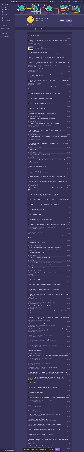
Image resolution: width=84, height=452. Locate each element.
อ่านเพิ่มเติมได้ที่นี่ (51, 449)
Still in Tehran (30, 395)
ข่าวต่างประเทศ (60, 156)
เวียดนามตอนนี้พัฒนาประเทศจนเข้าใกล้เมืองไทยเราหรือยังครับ (42, 324)
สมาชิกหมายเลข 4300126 (32, 212)
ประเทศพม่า (35, 65)
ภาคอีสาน (29, 120)
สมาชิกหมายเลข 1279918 (32, 66)
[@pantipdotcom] (11, 451)
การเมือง (32, 430)
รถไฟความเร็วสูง (45, 340)
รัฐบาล (29, 70)
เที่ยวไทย (29, 83)
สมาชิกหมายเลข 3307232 (32, 157)
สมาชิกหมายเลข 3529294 (32, 385)
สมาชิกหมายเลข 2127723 (38, 380)
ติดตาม (69, 20)
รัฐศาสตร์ (29, 290)
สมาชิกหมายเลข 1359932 (32, 245)
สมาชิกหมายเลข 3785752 (32, 60)
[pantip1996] (9, 451)
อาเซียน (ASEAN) (30, 53)
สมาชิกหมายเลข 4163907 (32, 255)
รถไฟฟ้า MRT (53, 195)
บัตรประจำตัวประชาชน (31, 172)
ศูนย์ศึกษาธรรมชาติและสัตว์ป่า (45, 48)
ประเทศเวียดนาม (41, 133)
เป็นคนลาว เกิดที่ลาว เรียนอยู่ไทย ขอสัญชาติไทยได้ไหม (41, 306)
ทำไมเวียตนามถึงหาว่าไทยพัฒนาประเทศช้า (38, 404)
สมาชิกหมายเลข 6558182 (32, 44)
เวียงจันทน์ (34, 335)
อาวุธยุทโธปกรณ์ (30, 43)
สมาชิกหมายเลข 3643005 (32, 331)
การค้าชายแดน (44, 65)
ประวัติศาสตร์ (30, 184)
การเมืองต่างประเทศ (52, 94)
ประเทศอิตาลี (30, 254)
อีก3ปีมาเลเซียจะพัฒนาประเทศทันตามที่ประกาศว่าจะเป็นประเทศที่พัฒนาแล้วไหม (46, 445)
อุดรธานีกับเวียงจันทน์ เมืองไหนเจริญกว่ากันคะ (39, 334)
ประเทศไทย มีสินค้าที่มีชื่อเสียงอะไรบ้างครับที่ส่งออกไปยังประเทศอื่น (43, 267)
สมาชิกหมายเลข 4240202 (32, 222)
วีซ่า (28, 58)
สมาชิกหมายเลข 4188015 (32, 134)
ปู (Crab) (41, 232)
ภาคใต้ (34, 184)
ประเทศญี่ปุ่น (30, 210)
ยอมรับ (57, 449)
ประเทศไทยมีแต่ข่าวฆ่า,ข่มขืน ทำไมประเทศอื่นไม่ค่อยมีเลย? (42, 409)
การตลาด (29, 269)
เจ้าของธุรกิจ (46, 330)
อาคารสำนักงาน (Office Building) (58, 133)
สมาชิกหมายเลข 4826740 (32, 96)
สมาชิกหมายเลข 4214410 (32, 315)
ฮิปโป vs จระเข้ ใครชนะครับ (35, 279)
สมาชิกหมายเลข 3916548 (32, 426)
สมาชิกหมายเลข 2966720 (32, 106)
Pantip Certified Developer (5, 36)
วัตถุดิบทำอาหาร (34, 232)
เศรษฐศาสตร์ (44, 259)
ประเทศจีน (31, 190)
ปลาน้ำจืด (35, 442)
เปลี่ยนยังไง (29, 341)
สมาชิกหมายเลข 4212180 (32, 308)
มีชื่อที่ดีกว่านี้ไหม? (31, 233)
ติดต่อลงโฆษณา (3, 31)
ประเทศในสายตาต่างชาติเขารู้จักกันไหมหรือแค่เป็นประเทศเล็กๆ (42, 113)
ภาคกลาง (36, 184)
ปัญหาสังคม (34, 210)
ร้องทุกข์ (59, 172)
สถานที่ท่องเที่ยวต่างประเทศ (39, 363)
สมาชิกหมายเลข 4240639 (32, 303)
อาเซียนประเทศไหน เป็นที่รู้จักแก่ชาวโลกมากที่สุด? (40, 154)
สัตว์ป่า (38, 48)
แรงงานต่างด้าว (36, 420)
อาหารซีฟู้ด (29, 232)
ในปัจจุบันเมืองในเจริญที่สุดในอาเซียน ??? (38, 52)
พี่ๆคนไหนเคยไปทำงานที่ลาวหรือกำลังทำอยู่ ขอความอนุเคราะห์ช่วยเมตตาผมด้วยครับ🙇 (48, 329)
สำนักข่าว (35, 43)
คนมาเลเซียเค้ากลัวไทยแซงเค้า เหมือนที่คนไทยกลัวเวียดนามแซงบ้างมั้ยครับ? (45, 262)
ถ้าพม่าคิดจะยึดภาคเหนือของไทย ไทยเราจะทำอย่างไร (40, 219)
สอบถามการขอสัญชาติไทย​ (35, 171)
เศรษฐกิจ (48, 89)
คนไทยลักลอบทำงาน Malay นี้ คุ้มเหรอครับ (38, 419)
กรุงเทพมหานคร (36, 53)
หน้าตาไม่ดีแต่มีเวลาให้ (31, 364)
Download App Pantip (4, 34)
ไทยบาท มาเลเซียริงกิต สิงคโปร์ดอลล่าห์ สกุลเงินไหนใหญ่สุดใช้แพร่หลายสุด (45, 414)
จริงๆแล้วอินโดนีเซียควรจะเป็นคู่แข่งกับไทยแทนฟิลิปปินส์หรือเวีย (42, 98)
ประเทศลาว (29, 302)
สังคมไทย (34, 190)
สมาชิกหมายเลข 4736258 (32, 121)
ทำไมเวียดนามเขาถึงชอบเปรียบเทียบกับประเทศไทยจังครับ (41, 434)
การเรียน (29, 151)
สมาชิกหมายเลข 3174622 (32, 298)
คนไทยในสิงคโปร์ (47, 373)
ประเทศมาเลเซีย (47, 58)
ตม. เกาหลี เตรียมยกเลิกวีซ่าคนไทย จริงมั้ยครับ (39, 69)
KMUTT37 (29, 443)
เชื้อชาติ (38, 368)
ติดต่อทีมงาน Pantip (4, 30)
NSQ (28, 265)
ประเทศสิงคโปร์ (48, 302)
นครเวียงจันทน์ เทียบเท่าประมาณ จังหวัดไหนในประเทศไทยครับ (42, 118)
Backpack (39, 65)
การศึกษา (47, 151)
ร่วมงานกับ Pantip (4, 33)
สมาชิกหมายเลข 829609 (32, 217)
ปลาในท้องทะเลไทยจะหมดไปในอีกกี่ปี (37, 214)
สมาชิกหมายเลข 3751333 (32, 91)
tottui (29, 321)
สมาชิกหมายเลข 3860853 (32, 359)
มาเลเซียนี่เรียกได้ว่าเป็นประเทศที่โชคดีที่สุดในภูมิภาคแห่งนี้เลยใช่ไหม (44, 204)
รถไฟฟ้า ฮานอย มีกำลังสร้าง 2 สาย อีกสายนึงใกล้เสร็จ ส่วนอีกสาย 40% (44, 194)
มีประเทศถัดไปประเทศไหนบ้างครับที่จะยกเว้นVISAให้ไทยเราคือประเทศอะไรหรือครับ (47, 176)
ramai (29, 111)
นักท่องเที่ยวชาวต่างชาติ (43, 53)
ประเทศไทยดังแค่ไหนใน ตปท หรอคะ (37, 242)
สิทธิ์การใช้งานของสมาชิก (5, 28)
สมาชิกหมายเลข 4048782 (32, 152)
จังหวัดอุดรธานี (30, 335)
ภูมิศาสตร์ (50, 133)
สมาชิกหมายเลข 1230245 (32, 38)
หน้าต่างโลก (31, 58)
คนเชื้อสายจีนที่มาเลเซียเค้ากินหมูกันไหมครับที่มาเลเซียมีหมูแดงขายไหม (44, 284)
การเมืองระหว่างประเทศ (55, 89)
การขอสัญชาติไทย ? (33, 149)
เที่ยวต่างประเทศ (30, 65)
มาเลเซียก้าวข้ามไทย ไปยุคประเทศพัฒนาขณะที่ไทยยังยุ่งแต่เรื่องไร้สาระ (44, 93)
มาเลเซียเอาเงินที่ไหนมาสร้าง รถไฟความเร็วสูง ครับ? (40, 339)
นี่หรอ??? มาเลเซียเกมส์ (34, 382)
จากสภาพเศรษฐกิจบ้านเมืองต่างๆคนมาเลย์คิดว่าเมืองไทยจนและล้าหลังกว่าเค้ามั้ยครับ (47, 344)
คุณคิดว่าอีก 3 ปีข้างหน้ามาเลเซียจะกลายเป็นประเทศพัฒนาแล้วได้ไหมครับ (45, 424)
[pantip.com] (6, 1)
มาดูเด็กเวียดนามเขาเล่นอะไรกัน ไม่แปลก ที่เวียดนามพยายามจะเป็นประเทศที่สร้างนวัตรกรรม (49, 199)
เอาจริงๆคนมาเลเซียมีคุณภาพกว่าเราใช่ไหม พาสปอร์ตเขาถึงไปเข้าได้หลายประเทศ (47, 57)
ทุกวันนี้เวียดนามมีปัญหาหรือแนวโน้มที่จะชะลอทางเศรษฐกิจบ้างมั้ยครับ (44, 429)
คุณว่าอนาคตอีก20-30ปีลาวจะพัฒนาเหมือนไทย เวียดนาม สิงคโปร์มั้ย (44, 300)
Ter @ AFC (29, 421)
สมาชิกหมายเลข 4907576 (32, 78)
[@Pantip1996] (7, 451)
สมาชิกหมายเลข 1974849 (32, 147)
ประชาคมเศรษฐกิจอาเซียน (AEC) (53, 53)
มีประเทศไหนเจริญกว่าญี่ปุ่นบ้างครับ (36, 252)
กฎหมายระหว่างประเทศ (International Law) (38, 151)
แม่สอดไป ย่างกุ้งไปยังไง (34, 35)
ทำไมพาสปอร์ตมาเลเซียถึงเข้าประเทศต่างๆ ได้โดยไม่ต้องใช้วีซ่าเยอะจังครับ (45, 247)
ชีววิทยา (35, 48)
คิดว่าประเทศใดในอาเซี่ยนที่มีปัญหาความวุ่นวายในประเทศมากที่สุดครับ (44, 289)
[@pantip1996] (13, 451)
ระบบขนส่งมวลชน (31, 195)
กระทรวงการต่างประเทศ (53, 156)
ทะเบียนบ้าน (38, 172)
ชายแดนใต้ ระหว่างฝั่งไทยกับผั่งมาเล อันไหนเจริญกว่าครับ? (41, 103)
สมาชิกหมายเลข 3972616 (32, 401)
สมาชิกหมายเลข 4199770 (32, 116)
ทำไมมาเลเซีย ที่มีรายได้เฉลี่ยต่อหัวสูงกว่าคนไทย (39, 257)
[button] (2, 1)
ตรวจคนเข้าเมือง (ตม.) (34, 70)
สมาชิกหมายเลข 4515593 (32, 185)
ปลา (38, 232)
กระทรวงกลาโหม (40, 43)
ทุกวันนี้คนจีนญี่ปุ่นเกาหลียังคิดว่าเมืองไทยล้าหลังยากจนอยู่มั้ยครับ (43, 387)
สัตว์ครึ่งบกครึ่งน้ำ (30, 280)
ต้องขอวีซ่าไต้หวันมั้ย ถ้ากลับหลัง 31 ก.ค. (37, 166)
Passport (37, 146)
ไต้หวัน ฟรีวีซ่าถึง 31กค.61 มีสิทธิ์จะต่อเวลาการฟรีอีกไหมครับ (42, 362)
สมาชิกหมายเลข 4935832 (32, 71)
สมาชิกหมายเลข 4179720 (32, 260)
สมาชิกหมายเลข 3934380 (32, 369)
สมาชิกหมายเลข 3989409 (32, 406)
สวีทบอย (29, 416)
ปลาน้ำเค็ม (39, 442)
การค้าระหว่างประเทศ (42, 269)
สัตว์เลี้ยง (32, 442)
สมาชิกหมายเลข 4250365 (32, 240)
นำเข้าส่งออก (33, 269)
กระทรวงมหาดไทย (54, 172)
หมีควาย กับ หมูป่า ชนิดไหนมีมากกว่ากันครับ (44, 47)
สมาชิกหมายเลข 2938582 (32, 270)
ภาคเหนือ (32, 120)
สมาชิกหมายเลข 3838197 (32, 336)
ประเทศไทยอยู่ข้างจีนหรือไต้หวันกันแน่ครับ (38, 392)
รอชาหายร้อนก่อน (30, 250)
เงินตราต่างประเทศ (31, 415)
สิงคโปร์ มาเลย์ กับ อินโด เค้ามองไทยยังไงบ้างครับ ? (40, 108)
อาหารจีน (29, 285)
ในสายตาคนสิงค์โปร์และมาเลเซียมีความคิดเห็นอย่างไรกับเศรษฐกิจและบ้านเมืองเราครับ (48, 372)
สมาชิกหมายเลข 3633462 (32, 353)
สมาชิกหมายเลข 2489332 (32, 326)
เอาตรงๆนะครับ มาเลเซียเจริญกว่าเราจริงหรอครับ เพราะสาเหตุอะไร (49, 377)
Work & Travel (46, 156)
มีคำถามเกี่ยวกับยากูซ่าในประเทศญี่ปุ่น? (37, 209)
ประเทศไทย (34, 76)
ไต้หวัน (31, 167)
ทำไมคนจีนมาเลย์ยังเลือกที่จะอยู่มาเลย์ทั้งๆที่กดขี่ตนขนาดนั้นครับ (43, 367)
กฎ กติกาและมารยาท (4, 23)
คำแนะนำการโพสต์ (4, 25)
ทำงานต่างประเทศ (32, 146)
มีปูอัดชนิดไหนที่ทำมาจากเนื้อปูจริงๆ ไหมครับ (38, 231)
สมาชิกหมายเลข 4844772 (32, 84)
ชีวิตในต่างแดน (41, 156)
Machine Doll (30, 127)
